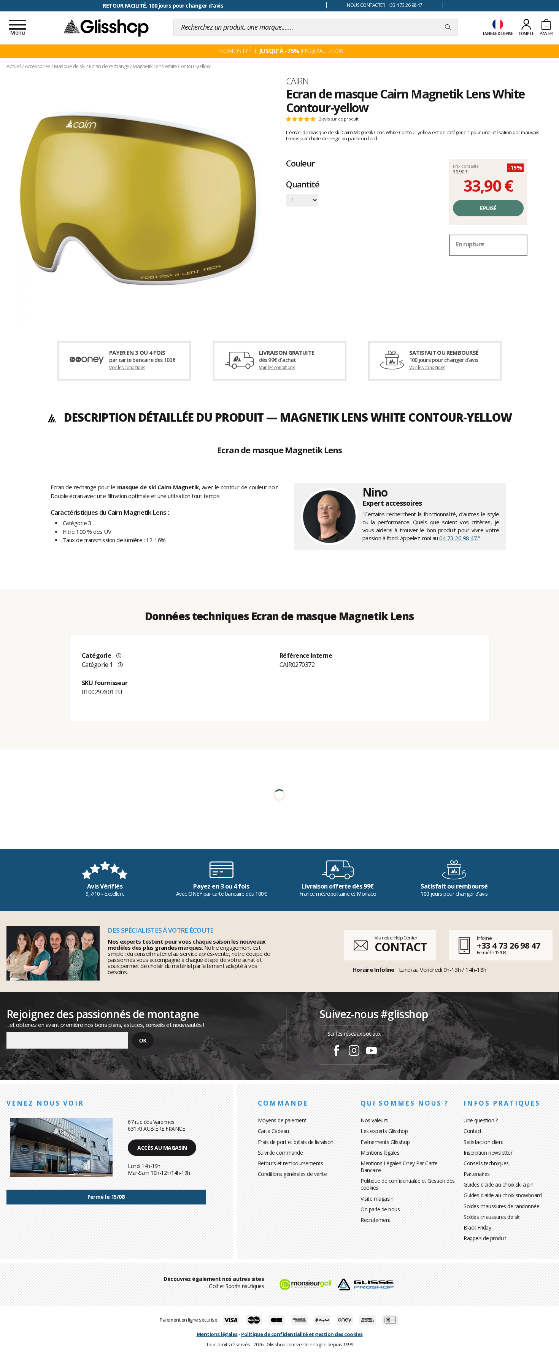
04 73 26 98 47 (458, 538)
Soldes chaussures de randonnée (501, 1206)
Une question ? (480, 1120)
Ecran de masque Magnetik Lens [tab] (279, 450)
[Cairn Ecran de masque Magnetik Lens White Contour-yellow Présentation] (139, 198)
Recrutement (375, 1219)
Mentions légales (379, 1152)
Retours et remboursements (290, 1163)
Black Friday (477, 1227)
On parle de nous (380, 1209)
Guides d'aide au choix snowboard (503, 1195)
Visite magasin (376, 1198)
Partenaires (477, 1173)
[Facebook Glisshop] (336, 1051)
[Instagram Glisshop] (354, 1051)
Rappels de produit (485, 1238)
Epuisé (488, 208)
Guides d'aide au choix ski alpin (498, 1184)
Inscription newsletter (488, 1152)
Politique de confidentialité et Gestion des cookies (407, 1184)
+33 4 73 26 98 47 (508, 945)
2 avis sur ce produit (339, 119)
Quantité (302, 185)
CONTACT (400, 947)
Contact (473, 1131)
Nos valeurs (374, 1120)
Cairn (297, 81)
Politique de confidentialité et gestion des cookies (302, 1334)
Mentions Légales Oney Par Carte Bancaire (399, 1167)
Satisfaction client (483, 1142)
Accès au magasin (162, 1147)
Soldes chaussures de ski (492, 1216)
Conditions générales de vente (292, 1173)
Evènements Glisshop (385, 1142)
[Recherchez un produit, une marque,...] (447, 27)
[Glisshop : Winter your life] (106, 27)
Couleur (300, 163)
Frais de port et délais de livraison (295, 1142)
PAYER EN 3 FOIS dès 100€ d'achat (163, 5)
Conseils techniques (486, 1163)
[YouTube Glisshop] (371, 1051)
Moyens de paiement (282, 1120)
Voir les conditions (127, 367)
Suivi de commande (280, 1152)
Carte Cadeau (273, 1131)
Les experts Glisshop (384, 1131)
